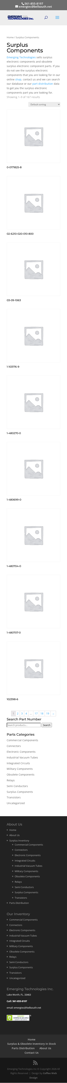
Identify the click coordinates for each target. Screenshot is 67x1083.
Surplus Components (20, 792)
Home (10, 37)
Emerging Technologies (21, 57)
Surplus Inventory (19, 840)
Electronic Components (21, 751)
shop (18, 79)
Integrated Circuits (18, 763)
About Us (14, 835)
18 (41, 713)
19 (47, 713)
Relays (11, 780)
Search (46, 725)
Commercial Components (22, 740)
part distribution (42, 83)
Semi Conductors (17, 786)
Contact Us (32, 1052)
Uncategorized (16, 803)
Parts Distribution (19, 903)
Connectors (14, 746)
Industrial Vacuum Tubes (22, 757)
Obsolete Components (20, 774)
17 (36, 713)
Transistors (14, 797)
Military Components (20, 769)
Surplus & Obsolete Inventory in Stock (31, 1043)
